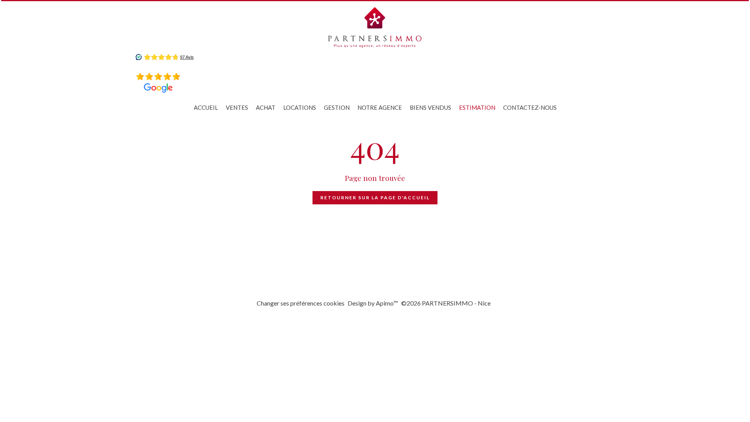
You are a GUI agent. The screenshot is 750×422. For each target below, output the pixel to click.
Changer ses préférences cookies (301, 303)
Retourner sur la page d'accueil (375, 197)
